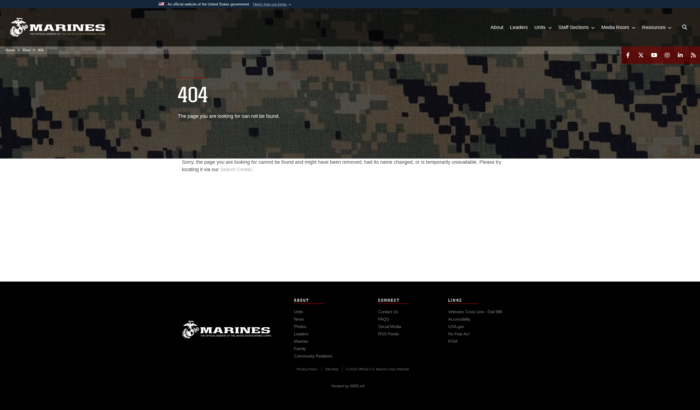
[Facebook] (627, 55)
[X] (641, 55)
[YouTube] (654, 55)
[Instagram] (667, 55)
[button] (272, 4)
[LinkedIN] (680, 55)
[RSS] (693, 55)
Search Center (236, 169)
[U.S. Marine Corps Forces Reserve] (57, 27)
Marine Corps (227, 329)
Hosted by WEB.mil (347, 386)
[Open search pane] (684, 27)
